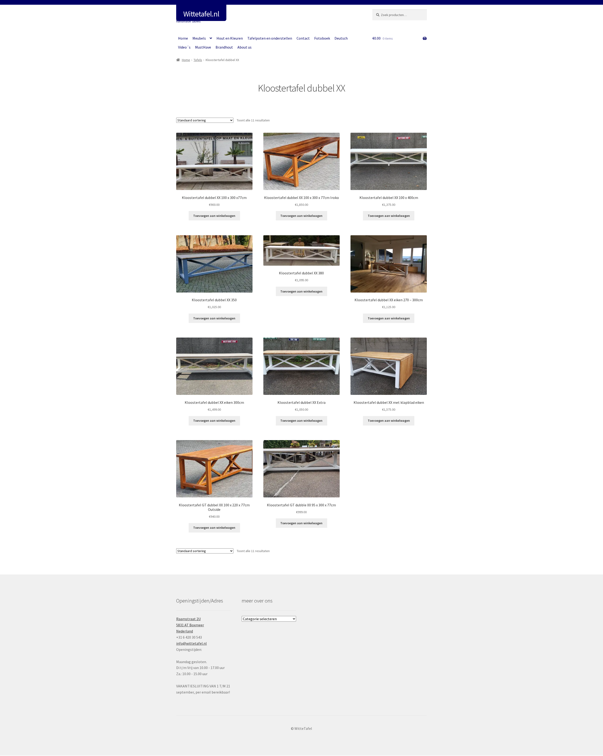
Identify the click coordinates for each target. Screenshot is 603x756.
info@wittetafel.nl (191, 643)
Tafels (198, 60)
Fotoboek (322, 38)
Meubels (199, 38)
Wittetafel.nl (201, 14)
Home (183, 38)
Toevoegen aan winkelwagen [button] (214, 216)
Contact (303, 38)
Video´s (184, 47)
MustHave (203, 47)
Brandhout (224, 47)
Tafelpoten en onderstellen (269, 38)
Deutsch (341, 38)
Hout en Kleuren (229, 38)
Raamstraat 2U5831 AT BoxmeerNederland (190, 624)
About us (244, 47)
